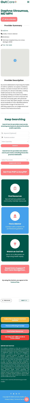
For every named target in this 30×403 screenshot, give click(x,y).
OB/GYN (5, 31)
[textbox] (15, 141)
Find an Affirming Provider (15, 326)
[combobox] (15, 133)
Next (23, 300)
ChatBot (3, 381)
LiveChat (10, 379)
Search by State (15, 163)
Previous (7, 300)
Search (15, 146)
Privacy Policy (9, 399)
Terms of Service (20, 399)
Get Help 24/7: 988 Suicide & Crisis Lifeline (15, 337)
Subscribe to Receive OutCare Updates (15, 319)
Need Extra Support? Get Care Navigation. (15, 269)
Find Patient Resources (15, 331)
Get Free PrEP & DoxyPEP (15, 172)
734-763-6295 (7, 45)
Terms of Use (14, 282)
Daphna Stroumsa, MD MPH (15, 12)
